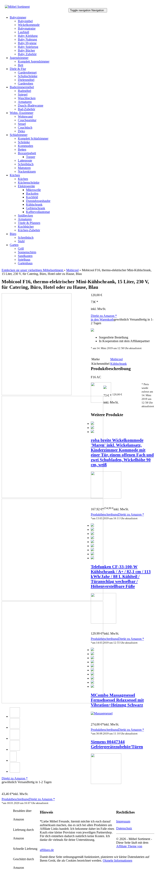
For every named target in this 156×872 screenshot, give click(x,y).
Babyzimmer (18, 17)
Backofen (32, 193)
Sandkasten (25, 256)
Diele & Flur (18, 69)
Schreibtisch (26, 164)
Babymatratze (27, 28)
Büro (13, 234)
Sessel (22, 124)
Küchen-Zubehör (29, 230)
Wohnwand (25, 116)
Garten (14, 245)
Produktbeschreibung (104, 514)
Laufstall (23, 32)
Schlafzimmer (18, 135)
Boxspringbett (27, 153)
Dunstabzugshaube (38, 201)
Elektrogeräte (26, 186)
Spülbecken (25, 215)
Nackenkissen (27, 171)
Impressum (123, 821)
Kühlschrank (34, 204)
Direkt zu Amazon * (104, 315)
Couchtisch (25, 127)
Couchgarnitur (27, 120)
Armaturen (25, 102)
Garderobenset (27, 72)
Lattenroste (25, 160)
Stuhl (21, 241)
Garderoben (25, 83)
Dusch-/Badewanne (30, 105)
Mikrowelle (33, 190)
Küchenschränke (28, 182)
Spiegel (22, 94)
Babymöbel (25, 21)
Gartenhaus (25, 263)
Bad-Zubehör (26, 109)
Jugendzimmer (19, 58)
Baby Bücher (26, 50)
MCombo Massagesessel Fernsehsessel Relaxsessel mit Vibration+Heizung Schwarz (117, 700)
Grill (21, 248)
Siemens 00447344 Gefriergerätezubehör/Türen (117, 744)
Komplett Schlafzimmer (33, 138)
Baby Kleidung (28, 35)
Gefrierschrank (35, 208)
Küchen (15, 175)
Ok (105, 860)
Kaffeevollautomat (38, 212)
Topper (30, 157)
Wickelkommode (29, 24)
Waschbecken (27, 98)
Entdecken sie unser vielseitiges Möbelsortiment (33, 270)
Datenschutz (124, 828)
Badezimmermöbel (22, 87)
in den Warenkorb (102, 319)
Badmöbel (24, 91)
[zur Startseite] (17, 6)
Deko (21, 131)
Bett (20, 65)
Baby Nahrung (27, 39)
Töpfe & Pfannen (29, 223)
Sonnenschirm (27, 252)
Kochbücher (26, 226)
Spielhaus (24, 259)
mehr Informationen (119, 860)
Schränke (24, 142)
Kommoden (25, 146)
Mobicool (72, 270)
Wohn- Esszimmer (21, 113)
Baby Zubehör (27, 54)
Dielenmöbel (26, 80)
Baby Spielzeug (28, 47)
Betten (22, 149)
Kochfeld (32, 197)
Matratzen (24, 168)
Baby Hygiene (27, 43)
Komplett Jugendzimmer (33, 61)
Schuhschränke (27, 76)
